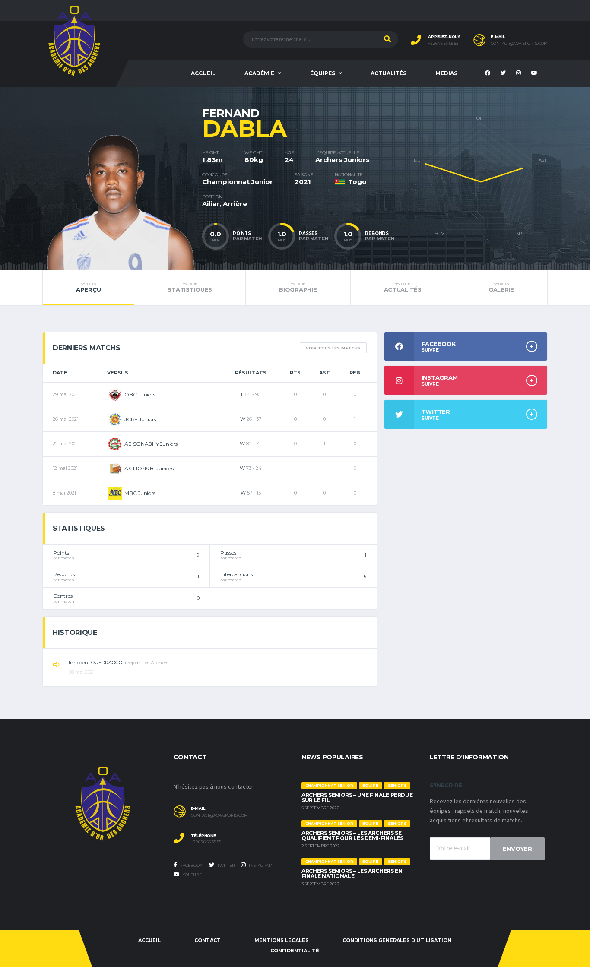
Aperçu (88, 287)
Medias (446, 73)
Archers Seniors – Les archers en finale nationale (351, 873)
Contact (207, 940)
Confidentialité (294, 951)
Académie (259, 73)
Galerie (501, 287)
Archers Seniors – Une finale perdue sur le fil (356, 797)
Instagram (260, 865)
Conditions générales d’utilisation (397, 940)
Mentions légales (281, 940)
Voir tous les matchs (333, 348)
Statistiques (190, 287)
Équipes (322, 73)
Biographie (298, 287)
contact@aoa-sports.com (519, 43)
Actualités (388, 73)
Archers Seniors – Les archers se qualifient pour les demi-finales (352, 835)
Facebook (191, 865)
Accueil (203, 73)
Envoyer (517, 848)
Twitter (225, 865)
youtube (192, 874)
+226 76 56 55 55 (443, 43)
